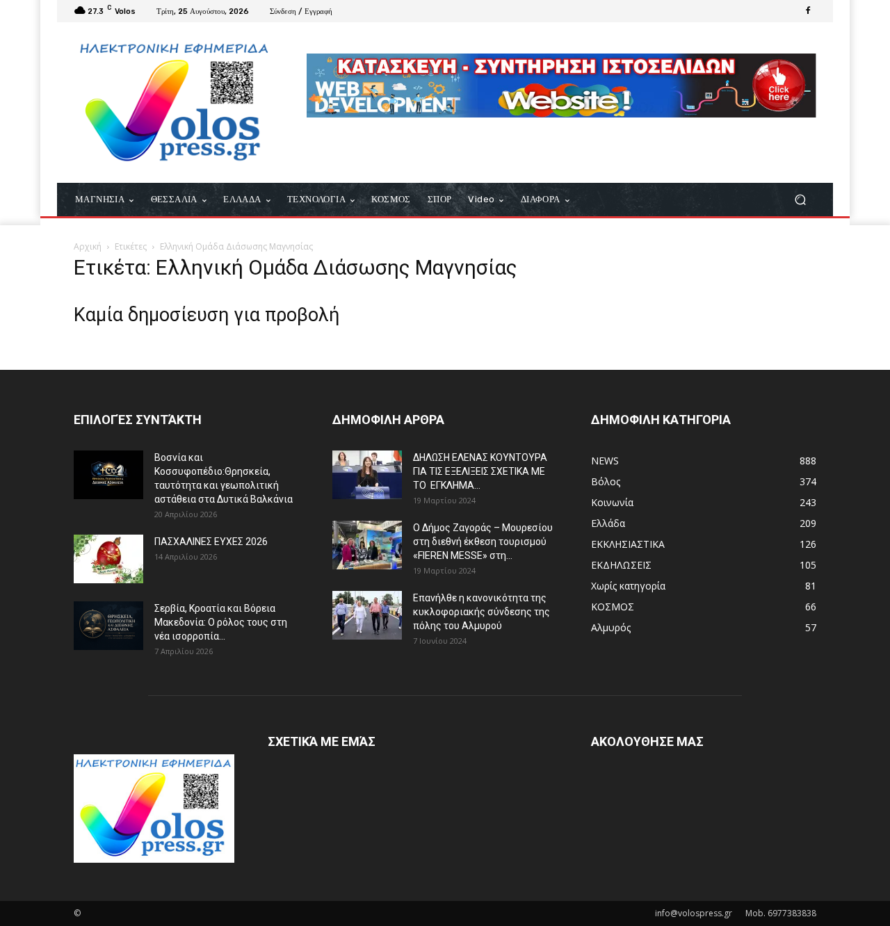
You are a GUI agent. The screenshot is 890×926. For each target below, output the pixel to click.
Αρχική (88, 246)
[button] (800, 200)
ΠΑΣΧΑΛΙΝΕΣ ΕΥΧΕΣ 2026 (211, 541)
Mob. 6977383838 (780, 913)
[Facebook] (808, 11)
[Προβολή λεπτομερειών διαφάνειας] (561, 85)
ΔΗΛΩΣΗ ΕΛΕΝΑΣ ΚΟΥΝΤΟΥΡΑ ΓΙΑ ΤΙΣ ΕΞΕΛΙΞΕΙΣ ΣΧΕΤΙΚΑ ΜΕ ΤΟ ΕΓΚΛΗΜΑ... (480, 471)
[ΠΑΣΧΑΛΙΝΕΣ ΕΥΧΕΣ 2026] (108, 559)
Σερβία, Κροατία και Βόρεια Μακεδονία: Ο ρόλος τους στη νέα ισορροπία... (220, 622)
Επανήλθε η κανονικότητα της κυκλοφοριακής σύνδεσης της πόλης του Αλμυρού (481, 611)
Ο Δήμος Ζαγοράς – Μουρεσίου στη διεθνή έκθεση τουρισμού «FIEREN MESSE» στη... (483, 541)
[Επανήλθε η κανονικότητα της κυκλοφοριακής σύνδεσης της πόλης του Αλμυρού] (367, 615)
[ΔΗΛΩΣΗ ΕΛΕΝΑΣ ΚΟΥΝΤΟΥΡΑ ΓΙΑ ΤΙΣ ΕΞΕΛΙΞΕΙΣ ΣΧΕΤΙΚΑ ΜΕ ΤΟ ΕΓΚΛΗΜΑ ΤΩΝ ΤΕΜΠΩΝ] (367, 474)
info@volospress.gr (693, 913)
